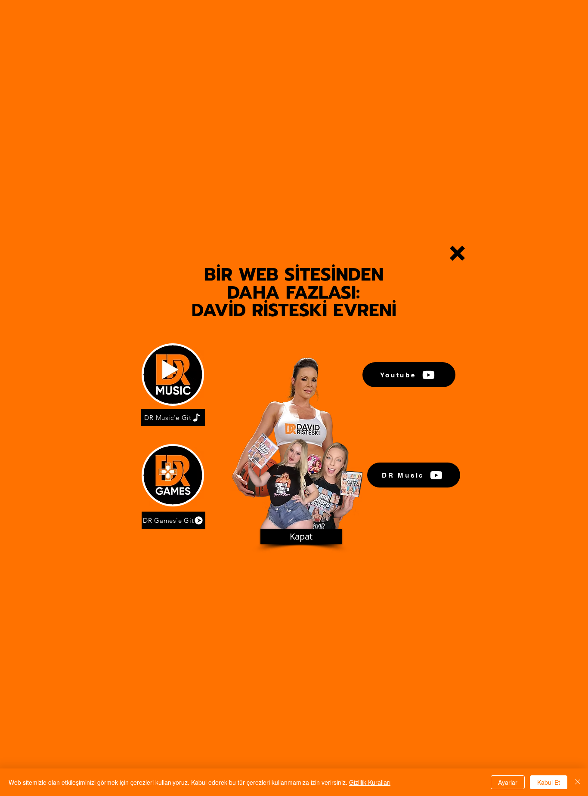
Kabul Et (548, 782)
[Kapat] (578, 782)
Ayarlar (507, 782)
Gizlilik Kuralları (369, 782)
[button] (457, 253)
